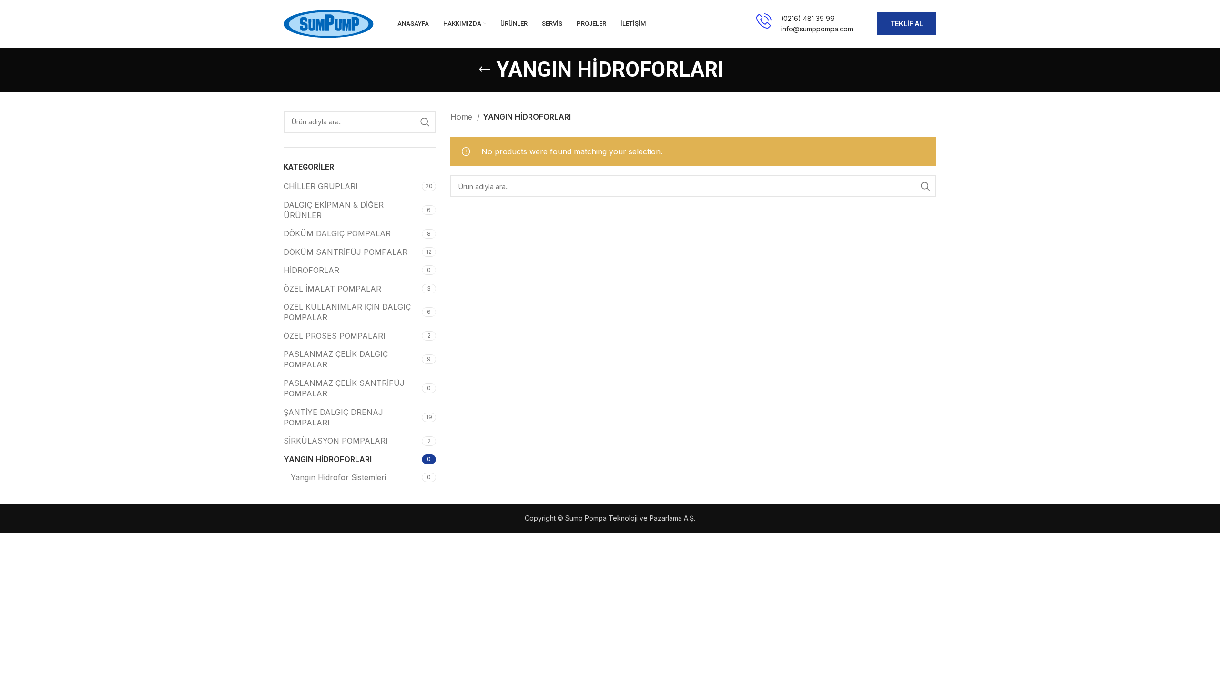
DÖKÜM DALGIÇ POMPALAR (337, 233)
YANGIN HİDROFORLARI (328, 459)
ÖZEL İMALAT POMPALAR (332, 288)
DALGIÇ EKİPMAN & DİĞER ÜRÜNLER (334, 210)
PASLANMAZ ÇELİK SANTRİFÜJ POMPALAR (344, 388)
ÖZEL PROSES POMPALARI (335, 336)
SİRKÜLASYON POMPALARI (336, 440)
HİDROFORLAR (311, 270)
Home (462, 116)
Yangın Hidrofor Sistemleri (338, 477)
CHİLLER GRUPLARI (321, 186)
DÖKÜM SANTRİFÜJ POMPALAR (345, 252)
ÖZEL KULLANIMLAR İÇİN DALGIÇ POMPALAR (347, 312)
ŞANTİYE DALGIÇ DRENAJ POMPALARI (333, 417)
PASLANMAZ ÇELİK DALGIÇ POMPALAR (336, 359)
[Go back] (485, 69)
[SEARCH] (425, 122)
